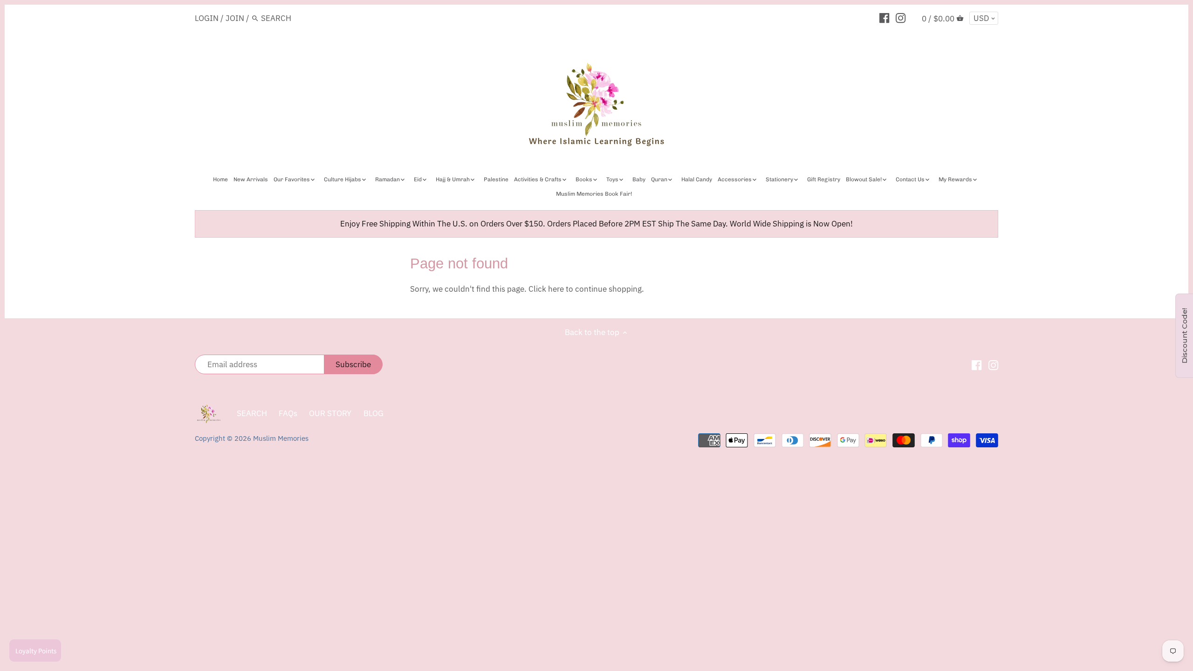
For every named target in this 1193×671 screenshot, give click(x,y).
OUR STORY (330, 413)
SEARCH (252, 413)
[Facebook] (884, 18)
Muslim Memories (281, 438)
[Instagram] (900, 18)
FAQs (288, 413)
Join (235, 18)
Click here (546, 289)
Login (207, 18)
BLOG (373, 413)
